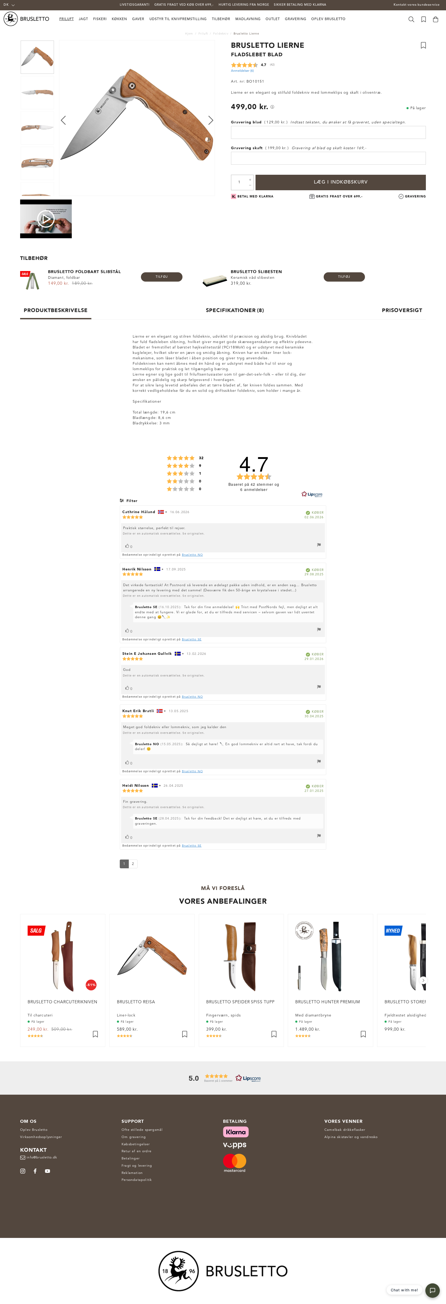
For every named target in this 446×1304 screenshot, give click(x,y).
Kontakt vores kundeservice (417, 4)
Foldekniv (220, 34)
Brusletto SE (192, 639)
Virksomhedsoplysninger (41, 1137)
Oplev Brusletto (328, 19)
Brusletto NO (192, 555)
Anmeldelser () (242, 71)
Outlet (273, 19)
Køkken (119, 19)
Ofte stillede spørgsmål (142, 1130)
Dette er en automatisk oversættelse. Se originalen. (164, 533)
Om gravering (134, 1137)
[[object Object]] (272, 107)
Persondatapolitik (137, 1180)
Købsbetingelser (136, 1144)
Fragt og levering (137, 1165)
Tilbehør (221, 19)
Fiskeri (100, 19)
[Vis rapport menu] (319, 545)
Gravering (295, 19)
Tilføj (162, 277)
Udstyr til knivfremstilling (178, 19)
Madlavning (248, 19)
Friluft (66, 19)
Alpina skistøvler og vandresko (351, 1137)
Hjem (189, 34)
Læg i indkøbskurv (341, 182)
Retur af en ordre (137, 1151)
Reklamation (132, 1173)
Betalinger (131, 1158)
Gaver (138, 19)
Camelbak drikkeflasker (344, 1130)
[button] (223, 1078)
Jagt (83, 19)
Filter (131, 500)
